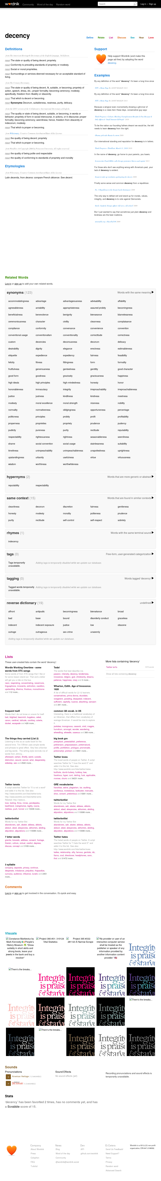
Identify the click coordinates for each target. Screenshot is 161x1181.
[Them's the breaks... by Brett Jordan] (20, 969)
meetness (123, 396)
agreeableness (15, 307)
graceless (122, 618)
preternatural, (85, 744)
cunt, (71, 775)
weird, (31, 756)
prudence (95, 423)
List (111, 37)
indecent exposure (45, 624)
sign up (18, 283)
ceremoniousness (17, 321)
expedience (41, 355)
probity (66, 416)
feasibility (122, 355)
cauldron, (41, 685)
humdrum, (59, 729)
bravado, (16, 839)
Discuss (121, 37)
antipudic (40, 611)
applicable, (91, 775)
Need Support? (112, 1153)
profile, (57, 747)
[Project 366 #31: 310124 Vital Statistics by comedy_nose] (50, 939)
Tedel (57, 667)
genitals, (88, 852)
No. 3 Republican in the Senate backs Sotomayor (113, 190)
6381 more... (87, 793)
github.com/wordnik (89, 1153)
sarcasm (92, 701)
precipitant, (59, 741)
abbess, (80, 805)
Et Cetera (110, 1145)
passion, (58, 673)
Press (33, 1153)
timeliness (13, 450)
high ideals (13, 382)
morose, (58, 778)
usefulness (68, 457)
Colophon (35, 1157)
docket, (8, 723)
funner (22, 808)
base (38, 618)
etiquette (12, 355)
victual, (23, 842)
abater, (73, 805)
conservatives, (60, 695)
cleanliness (13, 506)
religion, (68, 676)
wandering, (85, 729)
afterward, (10, 756)
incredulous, (69, 790)
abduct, (57, 809)
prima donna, (73, 695)
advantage (41, 301)
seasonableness (98, 436)
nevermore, (39, 682)
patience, (58, 679)
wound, (18, 759)
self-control (68, 520)
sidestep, (9, 762)
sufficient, (58, 701)
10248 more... (35, 808)
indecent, (87, 698)
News (58, 1145)
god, (74, 676)
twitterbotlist (61, 799)
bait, (7, 717)
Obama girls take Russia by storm (107, 135)
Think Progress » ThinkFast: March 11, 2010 (111, 148)
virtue (93, 457)
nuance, (75, 701)
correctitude (96, 335)
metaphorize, (21, 805)
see (15, 762)
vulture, (16, 842)
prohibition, (65, 747)
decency (112, 62)
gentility (94, 369)
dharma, (20, 689)
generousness (43, 369)
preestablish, (70, 741)
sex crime (68, 631)
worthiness (41, 464)
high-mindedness (71, 382)
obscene (122, 624)
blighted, (14, 717)
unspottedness (97, 450)
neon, (8, 682)
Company (35, 1145)
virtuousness (124, 457)
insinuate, (89, 790)
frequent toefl (12, 710)
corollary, (32, 720)
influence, (27, 873)
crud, (62, 855)
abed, (64, 809)
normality (12, 409)
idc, (93, 852)
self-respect (96, 520)
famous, (80, 852)
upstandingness (16, 457)
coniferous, (59, 790)
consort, (63, 793)
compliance (14, 328)
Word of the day (45, 4)
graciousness (97, 375)
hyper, (66, 775)
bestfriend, (10, 805)
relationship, (66, 852)
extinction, (32, 685)
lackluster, (80, 790)
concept (16, 845)
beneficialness (15, 314)
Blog (58, 1149)
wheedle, (68, 732)
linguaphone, (11, 685)
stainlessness (97, 443)
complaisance (124, 321)
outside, (38, 756)
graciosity (67, 375)
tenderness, (84, 673)
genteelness (69, 369)
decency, (74, 673)
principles (40, 416)
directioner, (70, 855)
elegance (67, 348)
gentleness (123, 506)
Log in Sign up (148, 3)
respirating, (16, 682)
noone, (37, 805)
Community (28, 4)
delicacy (122, 341)
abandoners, (59, 805)
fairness (94, 355)
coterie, (39, 720)
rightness (67, 436)
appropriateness (71, 307)
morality (67, 513)
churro (65, 778)
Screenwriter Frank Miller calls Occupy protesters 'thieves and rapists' (120, 161)
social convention (44, 443)
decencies (41, 341)
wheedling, (59, 732)
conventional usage (18, 335)
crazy (75, 679)
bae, (85, 772)
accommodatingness (18, 301)
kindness (94, 396)
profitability (123, 416)
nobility (121, 403)
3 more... (86, 679)
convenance (69, 328)
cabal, (39, 717)
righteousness (43, 436)
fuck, (83, 775)
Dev (82, 1145)
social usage (69, 443)
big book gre (61, 738)
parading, (68, 698)
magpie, (90, 726)
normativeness (43, 409)
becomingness (125, 307)
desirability (13, 348)
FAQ (33, 1161)
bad (10, 618)
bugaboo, (31, 717)
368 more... (89, 732)
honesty (94, 382)
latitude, (24, 720)
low (92, 624)
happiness (123, 375)
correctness (123, 335)
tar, (81, 787)
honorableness (15, 389)
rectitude (94, 430)
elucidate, (83, 695)
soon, (89, 855)
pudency (122, 423)
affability (122, 301)
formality (122, 362)
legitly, (30, 805)
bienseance (96, 314)
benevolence (42, 314)
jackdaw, (58, 726)
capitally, (67, 701)
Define (89, 37)
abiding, (90, 809)
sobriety (122, 520)
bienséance (96, 611)
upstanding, (10, 689)
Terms (108, 1157)
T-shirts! (34, 1166)
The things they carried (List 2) (22, 738)
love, (7, 802)
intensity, (66, 673)
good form (13, 375)
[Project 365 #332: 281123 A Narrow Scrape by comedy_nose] (80, 939)
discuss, (9, 845)
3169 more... (30, 845)
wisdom (12, 464)
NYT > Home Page (101, 88)
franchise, (58, 787)
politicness (13, 416)
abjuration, (59, 812)
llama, (57, 855)
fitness (39, 362)
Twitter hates (61, 836)
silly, (74, 852)
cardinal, (16, 720)
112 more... (14, 692)
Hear (141, 37)
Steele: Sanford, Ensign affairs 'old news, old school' (114, 205)
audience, (18, 873)
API (82, 1149)
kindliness (68, 396)
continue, (34, 867)
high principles (43, 382)
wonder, (76, 729)
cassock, (78, 726)
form (92, 362)
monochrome (38, 689)
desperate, (10, 870)
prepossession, (72, 744)
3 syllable (10, 864)
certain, (18, 756)
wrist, (32, 759)
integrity (67, 389)
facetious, (58, 775)
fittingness (68, 362)
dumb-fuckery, (68, 772)
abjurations (69, 812)
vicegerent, (59, 698)
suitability (122, 443)
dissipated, (78, 698)
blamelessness (125, 314)
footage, (40, 839)
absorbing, (84, 701)
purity (66, 430)
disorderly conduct (99, 618)
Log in (8, 283)
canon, (8, 720)
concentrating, (27, 682)
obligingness (69, 409)
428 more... (30, 723)
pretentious (72, 793)
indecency (13, 541)
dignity (39, 348)
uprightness (123, 450)
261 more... (63, 704)
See (132, 37)
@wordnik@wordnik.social (67, 1161)
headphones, (81, 855)
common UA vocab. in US (67, 710)
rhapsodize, (40, 870)
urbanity (40, 457)
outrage (12, 631)
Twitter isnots (12, 784)
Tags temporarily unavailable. (16, 564)
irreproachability (98, 389)
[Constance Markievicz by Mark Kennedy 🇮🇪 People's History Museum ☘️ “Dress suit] (20, 947)
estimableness (125, 348)
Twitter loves (61, 756)
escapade (16, 723)
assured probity (98, 307)
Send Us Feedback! (114, 1149)
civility (66, 321)
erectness (95, 348)
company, (9, 867)
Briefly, (25, 756)
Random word (63, 4)
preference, (81, 741)
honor (121, 382)
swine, (66, 787)
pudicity (12, 430)
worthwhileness (70, 464)
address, (25, 839)
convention (123, 328)
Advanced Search (113, 1170)
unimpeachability (44, 450)
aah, (67, 805)
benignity (67, 314)
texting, (13, 802)
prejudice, (30, 870)
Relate (101, 37)
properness (14, 423)
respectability (14, 436)
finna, (20, 802)
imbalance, (20, 870)
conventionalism (44, 335)
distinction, (10, 759)
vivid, (84, 726)
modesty (12, 403)
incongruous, (68, 726)
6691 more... (82, 750)
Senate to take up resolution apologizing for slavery (113, 177)
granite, (8, 839)
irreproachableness (127, 389)
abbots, (87, 805)
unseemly (95, 631)
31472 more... (68, 858)
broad (121, 611)
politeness (95, 513)
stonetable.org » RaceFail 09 (105, 221)
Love (151, 37)
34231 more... (78, 778)
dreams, (90, 676)
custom (12, 341)
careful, (30, 842)
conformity (41, 328)
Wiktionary (14, 133)
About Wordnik (37, 1149)
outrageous (41, 631)
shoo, (56, 793)
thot (56, 858)
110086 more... (85, 812)
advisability (95, 301)
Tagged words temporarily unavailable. (21, 588)
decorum (94, 341)
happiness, (68, 679)
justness (40, 396)
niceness (94, 403)
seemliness (123, 436)
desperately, (40, 759)
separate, (18, 867)
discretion (68, 506)
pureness (40, 430)
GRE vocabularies (63, 784)
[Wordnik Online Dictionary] (12, 3)
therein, (8, 842)
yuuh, (16, 808)
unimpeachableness (73, 450)
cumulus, (9, 873)
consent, (33, 839)
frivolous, (28, 689)
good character (125, 369)
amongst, (68, 729)
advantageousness (72, 301)
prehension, (59, 744)
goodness (40, 375)
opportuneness (97, 409)
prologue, (75, 747)
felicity (11, 362)
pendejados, (34, 802)
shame (11, 443)
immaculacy (41, 389)
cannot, (26, 759)
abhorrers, (82, 809)
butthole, (58, 772)
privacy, (26, 867)
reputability (123, 430)
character (40, 321)
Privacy (109, 1161)
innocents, (22, 685)
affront (11, 611)
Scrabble (14, 1106)
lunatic (35, 873)
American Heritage (20, 1076)
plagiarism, (74, 787)
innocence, (59, 676)
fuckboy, (79, 772)
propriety (67, 423)
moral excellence (44, 403)
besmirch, (22, 717)
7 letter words (12, 836)
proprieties (41, 423)
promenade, (85, 747)
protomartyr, (59, 750)
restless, (9, 808)
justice (11, 396)
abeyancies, (72, 809)
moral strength (70, 403)
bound (66, 618)
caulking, (87, 787)
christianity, (81, 676)
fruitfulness (13, 369)
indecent (12, 624)
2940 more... (27, 762)
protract (68, 750)
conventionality (70, 335)
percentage (123, 409)
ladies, (57, 852)
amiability (40, 307)
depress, (37, 842)
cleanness (95, 321)
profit (92, 416)
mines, (26, 802)
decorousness (70, 341)
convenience (96, 328)
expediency (68, 355)
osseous (76, 732)
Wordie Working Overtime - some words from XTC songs (23, 669)
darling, (77, 775)
